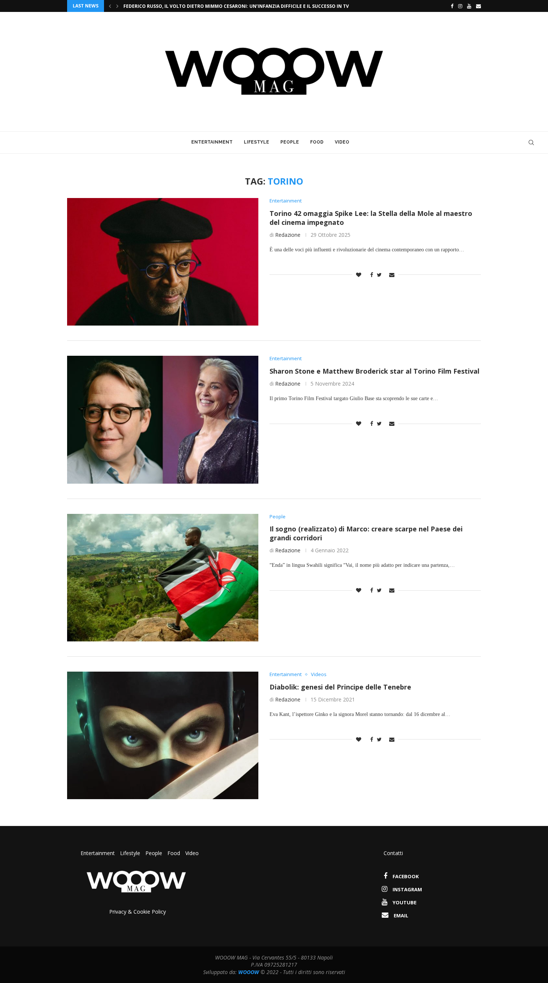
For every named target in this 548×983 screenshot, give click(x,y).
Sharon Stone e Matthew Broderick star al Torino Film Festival (374, 371)
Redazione (287, 234)
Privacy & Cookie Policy (137, 911)
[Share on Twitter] (379, 274)
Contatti (393, 853)
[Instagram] (460, 6)
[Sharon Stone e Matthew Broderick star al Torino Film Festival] (162, 419)
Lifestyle (256, 142)
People (289, 142)
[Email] (478, 6)
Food (317, 142)
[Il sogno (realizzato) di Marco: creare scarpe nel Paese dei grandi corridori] (162, 577)
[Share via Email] (391, 274)
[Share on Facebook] (369, 274)
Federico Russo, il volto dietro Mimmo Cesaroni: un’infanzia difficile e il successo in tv (236, 6)
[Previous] (110, 6)
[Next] (117, 6)
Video (342, 142)
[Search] (531, 142)
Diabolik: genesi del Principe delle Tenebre (340, 686)
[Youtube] (469, 6)
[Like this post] (358, 274)
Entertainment (212, 142)
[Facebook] (450, 6)
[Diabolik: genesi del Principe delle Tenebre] (162, 735)
